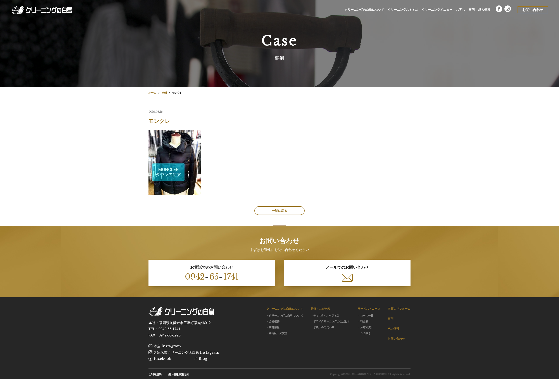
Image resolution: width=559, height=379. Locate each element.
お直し (460, 9)
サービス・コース (369, 308)
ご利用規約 (155, 374)
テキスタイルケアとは (326, 315)
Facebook (162, 358)
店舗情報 (274, 327)
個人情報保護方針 (178, 374)
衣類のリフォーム (399, 308)
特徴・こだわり (321, 308)
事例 (472, 9)
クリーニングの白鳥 (41, 10)
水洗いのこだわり (323, 327)
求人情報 (484, 9)
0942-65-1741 (169, 329)
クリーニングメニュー (437, 9)
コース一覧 (366, 315)
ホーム (152, 92)
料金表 (364, 321)
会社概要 (274, 321)
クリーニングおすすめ (403, 9)
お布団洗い (366, 327)
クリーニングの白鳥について (364, 9)
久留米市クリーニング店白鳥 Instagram (186, 352)
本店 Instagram (167, 346)
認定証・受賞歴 (278, 333)
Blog (202, 358)
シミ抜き (365, 333)
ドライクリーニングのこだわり (331, 321)
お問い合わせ (396, 338)
